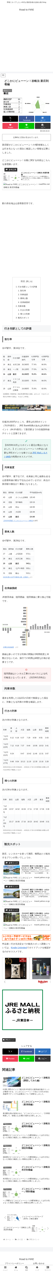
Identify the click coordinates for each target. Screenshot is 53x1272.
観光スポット (23, 318)
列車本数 (22, 306)
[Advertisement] (26, 45)
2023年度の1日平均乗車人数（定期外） (16, 577)
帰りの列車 (25, 314)
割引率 (23, 291)
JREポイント (10, 1040)
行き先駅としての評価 (27, 287)
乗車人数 (24, 298)
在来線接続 (25, 302)
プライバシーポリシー (14, 1263)
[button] (43, 126)
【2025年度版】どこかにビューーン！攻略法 (18, 520)
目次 (23, 281)
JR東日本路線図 (8, 647)
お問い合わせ (38, 1263)
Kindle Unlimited (19, 947)
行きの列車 (25, 310)
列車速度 (24, 294)
